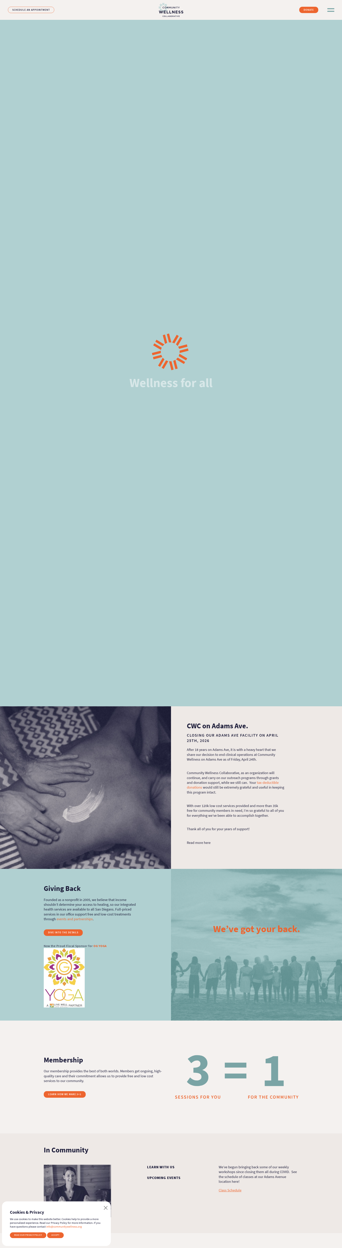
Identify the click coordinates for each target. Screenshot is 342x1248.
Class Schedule (230, 1190)
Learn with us (161, 1167)
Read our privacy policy (28, 1235)
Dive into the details (63, 932)
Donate (309, 10)
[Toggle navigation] (330, 10)
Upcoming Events (163, 1177)
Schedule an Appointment (31, 10)
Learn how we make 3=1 (64, 1094)
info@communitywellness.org (64, 1226)
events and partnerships (75, 919)
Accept (55, 1235)
